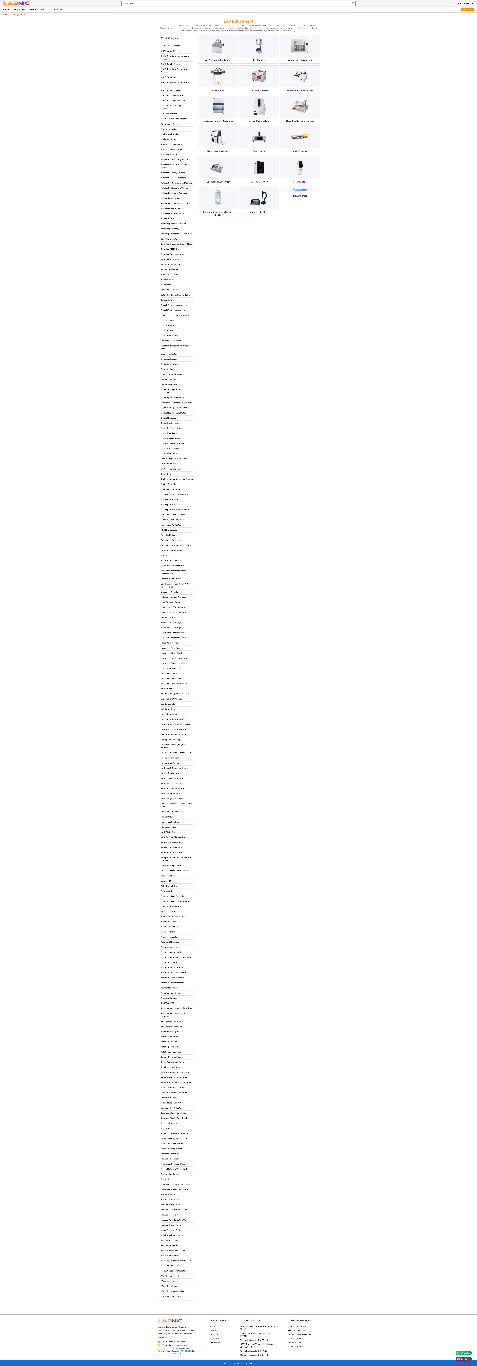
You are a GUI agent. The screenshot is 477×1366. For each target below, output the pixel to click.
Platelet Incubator (169, 937)
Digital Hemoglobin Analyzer (174, 408)
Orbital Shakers (168, 876)
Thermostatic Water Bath (173, 1164)
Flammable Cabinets (170, 540)
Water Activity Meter (170, 1281)
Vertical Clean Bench (170, 1245)
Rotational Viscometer (171, 1052)
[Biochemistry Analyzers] (300, 76)
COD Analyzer (167, 330)
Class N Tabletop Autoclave (174, 310)
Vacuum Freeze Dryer (170, 1215)
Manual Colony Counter (171, 758)
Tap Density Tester (170, 1159)
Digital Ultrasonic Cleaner (173, 443)
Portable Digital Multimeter (173, 952)
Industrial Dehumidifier (171, 678)
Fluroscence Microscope (172, 550)
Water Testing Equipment (300, 1334)
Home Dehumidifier (169, 643)
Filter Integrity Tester (171, 525)
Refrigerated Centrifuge (172, 1021)
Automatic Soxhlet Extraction (174, 213)
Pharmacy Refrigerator (171, 906)
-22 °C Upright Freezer (171, 51)
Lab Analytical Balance (171, 699)
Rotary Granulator (169, 1036)
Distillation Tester (169, 453)
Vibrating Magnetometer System (176, 1260)
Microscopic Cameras (297, 1326)
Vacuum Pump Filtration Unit (174, 1220)
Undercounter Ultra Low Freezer (176, 1184)
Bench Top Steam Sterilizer (173, 223)
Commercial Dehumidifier (172, 341)
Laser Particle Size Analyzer (174, 729)
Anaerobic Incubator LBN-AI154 (254, 1351)
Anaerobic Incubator (170, 129)
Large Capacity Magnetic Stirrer (175, 724)
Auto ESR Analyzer (169, 154)
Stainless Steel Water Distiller (175, 1118)
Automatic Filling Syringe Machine (176, 183)
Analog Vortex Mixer (170, 134)
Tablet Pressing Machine (172, 1148)
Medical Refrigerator (170, 773)
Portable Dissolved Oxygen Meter (176, 957)
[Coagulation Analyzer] (218, 167)
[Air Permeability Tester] (218, 46)
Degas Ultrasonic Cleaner (172, 374)
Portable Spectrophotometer (174, 972)
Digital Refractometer (171, 438)
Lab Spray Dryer (168, 709)
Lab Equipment (18, 9)
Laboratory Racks (169, 714)
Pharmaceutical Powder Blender (176, 901)
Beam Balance (167, 218)
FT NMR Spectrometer (171, 560)
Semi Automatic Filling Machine (175, 1072)
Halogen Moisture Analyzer (173, 597)
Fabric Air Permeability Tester (174, 520)
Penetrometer (167, 891)
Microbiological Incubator (172, 798)
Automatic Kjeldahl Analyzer (174, 193)
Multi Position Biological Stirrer (175, 837)
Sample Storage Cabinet (172, 1057)
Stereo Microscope (169, 1123)
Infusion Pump (167, 688)
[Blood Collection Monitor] (300, 107)
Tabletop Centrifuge (170, 1154)
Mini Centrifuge (168, 817)
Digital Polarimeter (169, 433)
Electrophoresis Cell (170, 504)
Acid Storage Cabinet (170, 124)
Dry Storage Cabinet (170, 469)
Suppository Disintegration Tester (176, 1133)
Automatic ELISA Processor (173, 178)
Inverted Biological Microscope (175, 694)
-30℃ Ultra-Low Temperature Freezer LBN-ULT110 (257, 1345)
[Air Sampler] (259, 46)
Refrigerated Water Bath (172, 1026)
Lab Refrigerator (168, 704)
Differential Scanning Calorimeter (176, 402)
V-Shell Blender (168, 1194)
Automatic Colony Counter (173, 172)
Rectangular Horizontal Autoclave (176, 1008)
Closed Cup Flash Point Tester (175, 315)
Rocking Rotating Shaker (172, 1031)
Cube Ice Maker (168, 369)
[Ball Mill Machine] (259, 76)
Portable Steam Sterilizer (173, 977)
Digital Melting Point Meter (173, 413)
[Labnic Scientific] (170, 1322)
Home (6, 9)
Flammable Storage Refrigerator (176, 545)
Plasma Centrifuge (169, 927)
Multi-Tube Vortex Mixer (172, 852)
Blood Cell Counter (169, 274)
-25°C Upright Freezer (171, 64)
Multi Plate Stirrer (169, 832)
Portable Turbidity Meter (172, 983)
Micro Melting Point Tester (173, 783)
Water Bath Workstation (172, 1291)
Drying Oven (166, 474)
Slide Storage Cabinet (171, 1103)
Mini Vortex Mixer (169, 827)
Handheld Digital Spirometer (174, 612)
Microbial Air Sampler (170, 793)
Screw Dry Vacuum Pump (172, 1062)
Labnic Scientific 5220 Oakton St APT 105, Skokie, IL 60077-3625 (183, 1351)
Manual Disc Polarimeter (172, 763)
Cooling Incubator (169, 354)
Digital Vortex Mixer (170, 448)
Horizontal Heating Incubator (174, 658)
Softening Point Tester (171, 1108)
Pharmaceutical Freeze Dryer (174, 896)
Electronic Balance (169, 499)
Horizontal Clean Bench (171, 653)
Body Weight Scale (169, 290)
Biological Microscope (170, 264)
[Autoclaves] (218, 76)
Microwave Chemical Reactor (174, 812)
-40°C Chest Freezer (170, 77)
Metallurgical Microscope (172, 778)
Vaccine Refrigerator (170, 1199)
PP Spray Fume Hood (170, 993)
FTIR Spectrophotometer (172, 565)
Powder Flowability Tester (173, 988)
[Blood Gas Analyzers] (218, 137)
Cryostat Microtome (170, 364)
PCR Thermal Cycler (170, 886)
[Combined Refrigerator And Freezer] (218, 198)
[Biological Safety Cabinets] (218, 107)
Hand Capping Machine (171, 602)
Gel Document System (171, 579)
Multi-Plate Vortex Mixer (172, 842)
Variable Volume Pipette (172, 1235)
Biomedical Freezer (169, 269)
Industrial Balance (169, 673)
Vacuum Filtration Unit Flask (174, 1210)
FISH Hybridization (169, 530)
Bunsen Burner (167, 300)
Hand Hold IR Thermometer (173, 607)
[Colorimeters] (300, 167)
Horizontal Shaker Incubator (174, 663)
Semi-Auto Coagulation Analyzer (176, 1082)
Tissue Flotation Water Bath (174, 1169)
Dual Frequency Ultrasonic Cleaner (177, 479)
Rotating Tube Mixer (170, 1047)
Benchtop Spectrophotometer (175, 254)
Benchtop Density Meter (172, 239)
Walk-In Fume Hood (170, 1276)
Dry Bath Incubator (169, 464)
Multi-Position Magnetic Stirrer (175, 847)
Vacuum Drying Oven (170, 1204)
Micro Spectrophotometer (173, 788)
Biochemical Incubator (171, 259)
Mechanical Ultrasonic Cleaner (175, 768)
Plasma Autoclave (169, 921)
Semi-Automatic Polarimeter (174, 1092)
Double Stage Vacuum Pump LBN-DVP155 (255, 1334)
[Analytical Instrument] (300, 46)
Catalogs (33, 9)
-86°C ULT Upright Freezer (173, 100)
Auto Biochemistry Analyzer (173, 149)
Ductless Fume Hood (170, 489)
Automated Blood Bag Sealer (174, 159)
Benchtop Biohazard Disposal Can (176, 234)
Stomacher (166, 1128)
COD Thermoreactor (170, 335)
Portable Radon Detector (172, 967)
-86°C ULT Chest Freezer (172, 95)
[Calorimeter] (259, 137)
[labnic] (16, 3)
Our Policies (215, 1342)
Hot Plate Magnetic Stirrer (173, 668)
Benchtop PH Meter (170, 249)
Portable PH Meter (169, 962)
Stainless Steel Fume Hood (173, 1113)
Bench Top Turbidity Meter (173, 229)
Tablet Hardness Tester (172, 1143)
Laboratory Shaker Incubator (174, 719)
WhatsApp (465, 1353)
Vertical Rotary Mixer (170, 1255)
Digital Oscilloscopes (170, 423)
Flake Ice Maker (168, 535)
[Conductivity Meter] (259, 198)
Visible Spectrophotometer (173, 1271)
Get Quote (467, 9)
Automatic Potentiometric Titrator (177, 203)
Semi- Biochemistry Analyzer (174, 1077)
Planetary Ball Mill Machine (173, 916)
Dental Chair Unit (169, 379)
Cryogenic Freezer (169, 359)
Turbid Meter (167, 1179)
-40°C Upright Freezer (171, 90)
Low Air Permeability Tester (174, 734)
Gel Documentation (297, 1330)
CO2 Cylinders (167, 320)
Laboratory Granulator (298, 1346)
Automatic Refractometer (172, 208)
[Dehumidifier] (300, 189)
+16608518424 (180, 1345)
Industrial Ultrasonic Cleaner (174, 683)
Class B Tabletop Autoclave (174, 305)
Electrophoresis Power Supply (175, 509)
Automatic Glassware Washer (175, 188)
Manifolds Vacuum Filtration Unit (176, 753)
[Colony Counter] (259, 167)
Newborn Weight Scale (171, 865)
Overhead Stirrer (168, 881)
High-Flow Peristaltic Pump (173, 638)
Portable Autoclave (170, 947)
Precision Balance (169, 998)
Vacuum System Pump (171, 1225)
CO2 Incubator (167, 325)
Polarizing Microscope (170, 942)
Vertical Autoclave (169, 1240)
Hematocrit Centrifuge (171, 622)
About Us (45, 9)
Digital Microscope (169, 418)
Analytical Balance (169, 139)
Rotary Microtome (169, 1042)
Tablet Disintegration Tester (174, 1138)
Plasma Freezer (168, 932)
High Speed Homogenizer (172, 632)
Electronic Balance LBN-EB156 (254, 1340)
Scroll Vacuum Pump (170, 1067)
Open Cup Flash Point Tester (174, 871)
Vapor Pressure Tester (171, 1230)
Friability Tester (168, 555)
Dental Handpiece (169, 384)
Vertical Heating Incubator (173, 1250)
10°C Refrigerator (169, 114)
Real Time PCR (167, 1003)
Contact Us (57, 9)
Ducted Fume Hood (169, 484)
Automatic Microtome (171, 198)
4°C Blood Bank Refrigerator (174, 119)
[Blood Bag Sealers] (259, 107)
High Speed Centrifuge (171, 627)
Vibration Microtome (170, 1266)
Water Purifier (294, 1342)
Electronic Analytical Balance (174, 494)
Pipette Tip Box (168, 911)
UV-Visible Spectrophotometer (175, 1189)
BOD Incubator (167, 279)
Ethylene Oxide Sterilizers (173, 514)
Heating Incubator (169, 617)
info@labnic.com (466, 3)
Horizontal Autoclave (170, 648)
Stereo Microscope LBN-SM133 (254, 1355)
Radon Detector (295, 1338)
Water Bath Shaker (170, 1286)
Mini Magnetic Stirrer (170, 822)
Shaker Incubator (169, 1098)
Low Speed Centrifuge (171, 739)
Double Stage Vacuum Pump (174, 458)
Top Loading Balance (170, 1174)
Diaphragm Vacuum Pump (172, 397)
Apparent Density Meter (172, 144)
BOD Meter (166, 285)
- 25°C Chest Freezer (170, 46)
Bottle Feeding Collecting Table (175, 295)
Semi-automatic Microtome (173, 1087)
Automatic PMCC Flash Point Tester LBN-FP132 (259, 1328)
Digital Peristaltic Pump (172, 428)
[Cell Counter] (300, 137)
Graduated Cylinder (170, 592)
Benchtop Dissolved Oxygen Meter (177, 244)
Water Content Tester (171, 1296)
